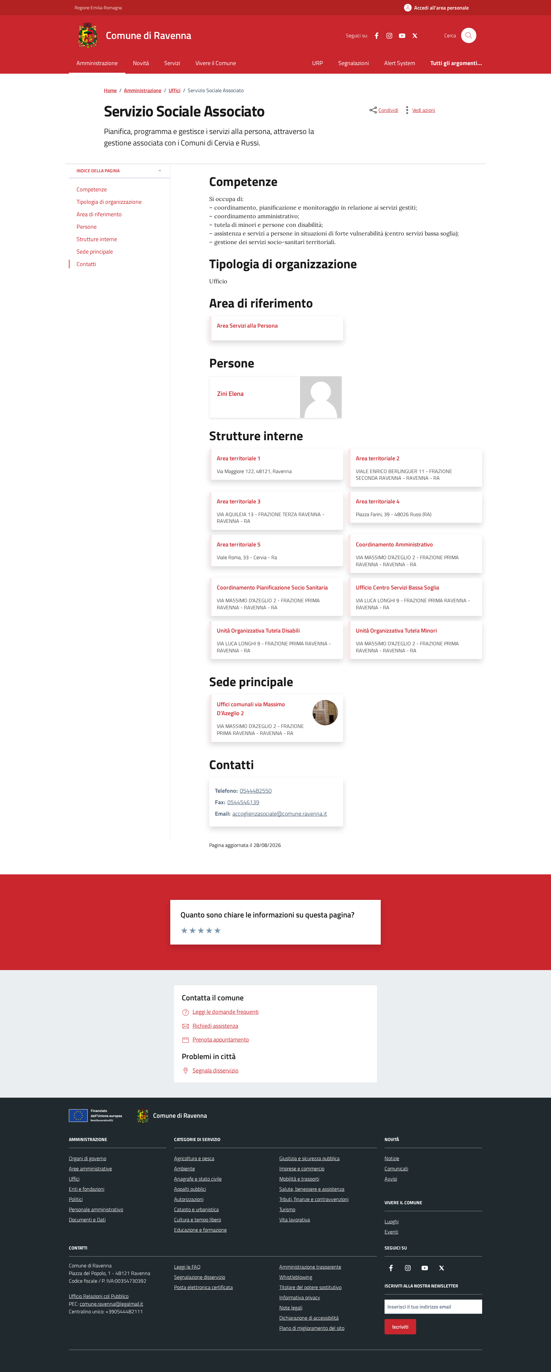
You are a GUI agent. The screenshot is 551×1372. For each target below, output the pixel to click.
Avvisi (391, 1179)
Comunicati (396, 1168)
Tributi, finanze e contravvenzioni (314, 1199)
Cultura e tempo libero (197, 1219)
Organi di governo (87, 1158)
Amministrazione (97, 63)
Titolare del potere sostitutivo (310, 1287)
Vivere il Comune (215, 63)
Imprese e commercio (301, 1168)
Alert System (399, 63)
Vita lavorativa (294, 1219)
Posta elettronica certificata (203, 1287)
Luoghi (392, 1221)
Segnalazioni (353, 63)
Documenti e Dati (87, 1219)
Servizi (172, 63)
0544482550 (256, 790)
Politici (76, 1199)
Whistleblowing (295, 1277)
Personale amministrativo (96, 1209)
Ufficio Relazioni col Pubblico (99, 1296)
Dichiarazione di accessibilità (309, 1318)
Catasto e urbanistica (196, 1209)
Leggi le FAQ (187, 1267)
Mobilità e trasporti (299, 1179)
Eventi (391, 1231)
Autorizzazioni (188, 1199)
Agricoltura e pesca (194, 1158)
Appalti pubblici (190, 1189)
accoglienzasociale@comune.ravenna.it (279, 813)
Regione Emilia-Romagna (98, 7)
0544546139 (243, 802)
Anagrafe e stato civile (198, 1179)
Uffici (74, 1179)
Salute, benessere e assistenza (311, 1189)
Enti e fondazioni (86, 1189)
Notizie (392, 1158)
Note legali (290, 1307)
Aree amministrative (90, 1168)
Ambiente (184, 1168)
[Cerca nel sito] (468, 35)
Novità (141, 63)
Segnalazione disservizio (199, 1277)
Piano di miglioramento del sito (311, 1328)
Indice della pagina (98, 170)
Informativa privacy (299, 1297)
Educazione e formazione (200, 1230)
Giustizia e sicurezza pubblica (309, 1158)
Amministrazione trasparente (310, 1267)
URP (317, 63)
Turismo (287, 1209)
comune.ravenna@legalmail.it (111, 1304)
